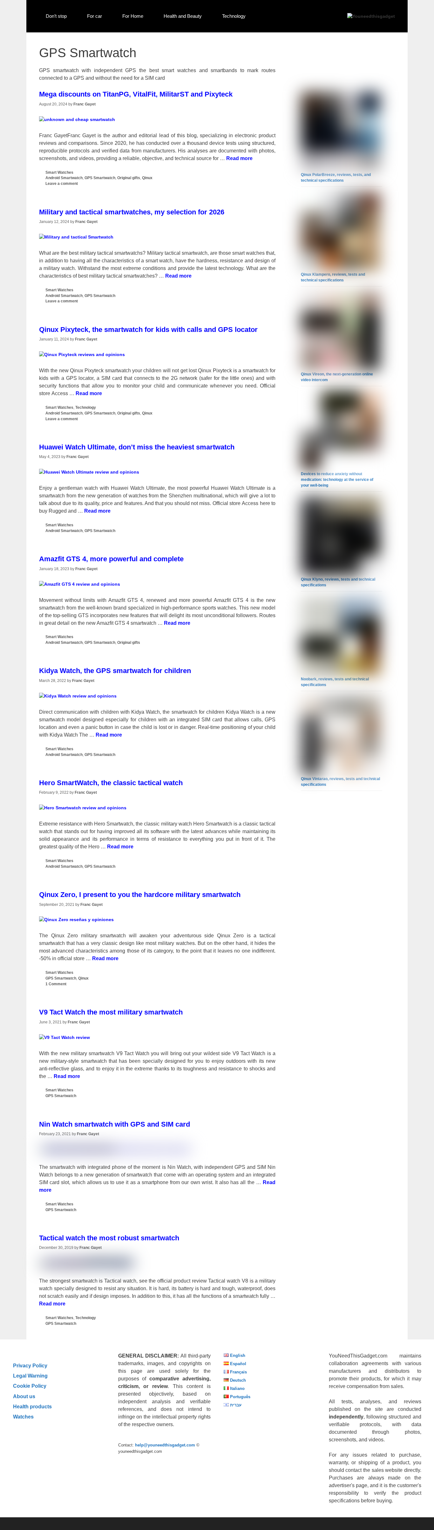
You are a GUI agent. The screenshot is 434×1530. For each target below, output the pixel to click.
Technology (234, 16)
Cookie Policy (29, 1386)
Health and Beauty (183, 16)
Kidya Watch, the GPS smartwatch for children (115, 671)
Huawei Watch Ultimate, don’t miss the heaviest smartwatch (136, 447)
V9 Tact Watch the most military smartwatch (111, 1012)
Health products (32, 1406)
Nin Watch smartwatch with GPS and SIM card (114, 1124)
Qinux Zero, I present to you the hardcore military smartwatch (140, 895)
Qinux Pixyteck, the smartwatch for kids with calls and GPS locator (148, 330)
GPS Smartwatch (100, 178)
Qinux (147, 178)
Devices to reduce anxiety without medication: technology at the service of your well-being (337, 480)
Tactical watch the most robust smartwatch (109, 1238)
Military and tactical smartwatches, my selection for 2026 (131, 212)
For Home (132, 16)
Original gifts (128, 178)
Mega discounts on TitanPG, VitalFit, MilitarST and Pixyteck (136, 94)
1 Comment (55, 984)
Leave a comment (61, 183)
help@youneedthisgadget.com (165, 1445)
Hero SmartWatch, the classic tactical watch (111, 783)
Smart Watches (59, 172)
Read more (239, 158)
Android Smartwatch (64, 178)
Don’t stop (56, 16)
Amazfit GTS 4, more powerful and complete (111, 559)
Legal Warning (30, 1375)
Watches (23, 1416)
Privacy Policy (30, 1365)
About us (24, 1396)
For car (94, 16)
